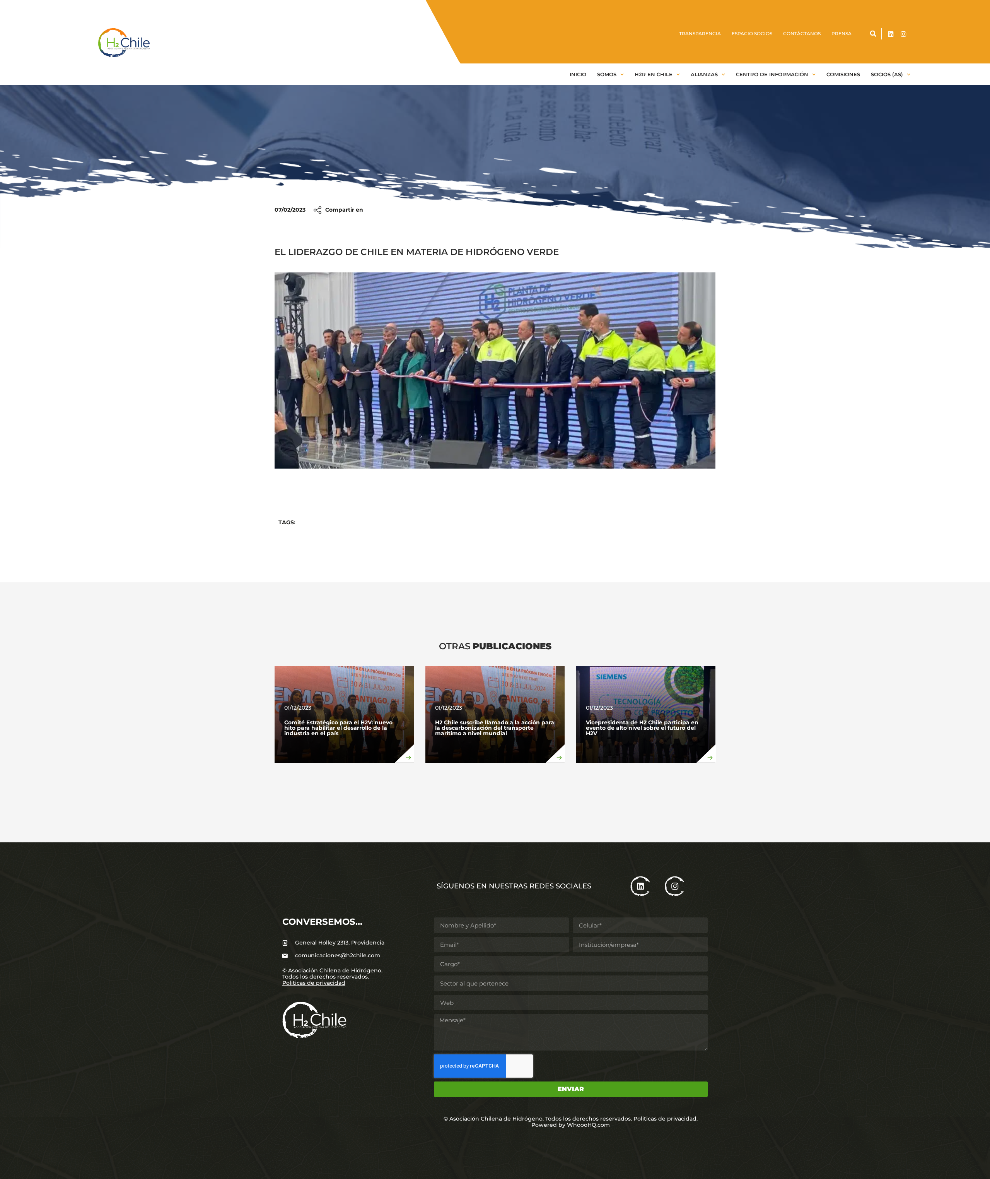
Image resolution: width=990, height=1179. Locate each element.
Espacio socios (752, 33)
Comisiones (843, 74)
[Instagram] (903, 34)
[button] (873, 33)
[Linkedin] (890, 34)
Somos (606, 74)
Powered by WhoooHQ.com (570, 1124)
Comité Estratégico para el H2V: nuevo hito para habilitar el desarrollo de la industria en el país (338, 728)
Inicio (578, 74)
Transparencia (700, 33)
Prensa (841, 33)
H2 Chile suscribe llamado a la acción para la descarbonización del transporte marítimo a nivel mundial (494, 728)
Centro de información (772, 74)
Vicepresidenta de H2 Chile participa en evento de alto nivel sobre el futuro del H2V (642, 728)
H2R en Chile (654, 74)
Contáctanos (802, 33)
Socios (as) (887, 74)
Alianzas (704, 74)
